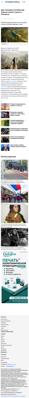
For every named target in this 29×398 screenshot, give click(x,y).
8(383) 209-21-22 (11, 364)
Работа (3, 339)
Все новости (4, 319)
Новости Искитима (5, 321)
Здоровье (3, 349)
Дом (2, 338)
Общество (3, 326)
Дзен (2, 360)
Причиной (4, 86)
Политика (3, 322)
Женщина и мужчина (6, 345)
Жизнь (2, 336)
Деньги (3, 341)
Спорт (2, 328)
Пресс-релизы (4, 330)
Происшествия (4, 324)
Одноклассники (5, 358)
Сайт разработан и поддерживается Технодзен (13, 396)
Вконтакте (3, 356)
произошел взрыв (11, 81)
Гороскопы (3, 343)
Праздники (3, 350)
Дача (2, 347)
